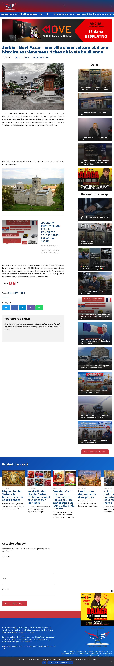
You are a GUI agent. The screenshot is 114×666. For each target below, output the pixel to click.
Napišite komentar (41, 58)
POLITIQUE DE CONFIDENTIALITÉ (60, 663)
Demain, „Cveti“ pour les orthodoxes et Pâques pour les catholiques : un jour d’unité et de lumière (63, 500)
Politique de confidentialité (12, 646)
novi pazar (13, 293)
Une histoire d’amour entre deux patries (87, 494)
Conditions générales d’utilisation (36, 646)
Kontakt (53, 646)
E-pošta (5, 589)
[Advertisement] (33, 144)
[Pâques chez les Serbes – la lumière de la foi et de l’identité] (13, 478)
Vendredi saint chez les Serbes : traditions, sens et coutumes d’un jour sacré (39, 497)
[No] (111, 661)
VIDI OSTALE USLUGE (95, 452)
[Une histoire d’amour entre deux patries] (89, 478)
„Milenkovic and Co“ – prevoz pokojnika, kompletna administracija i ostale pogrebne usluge (67, 14)
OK (44, 663)
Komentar (6, 556)
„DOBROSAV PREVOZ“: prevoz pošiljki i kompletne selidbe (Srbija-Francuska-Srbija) (50, 232)
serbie (22, 293)
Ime (4, 579)
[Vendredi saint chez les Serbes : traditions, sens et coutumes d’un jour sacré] (39, 478)
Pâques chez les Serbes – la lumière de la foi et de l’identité (12, 496)
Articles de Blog (22, 58)
